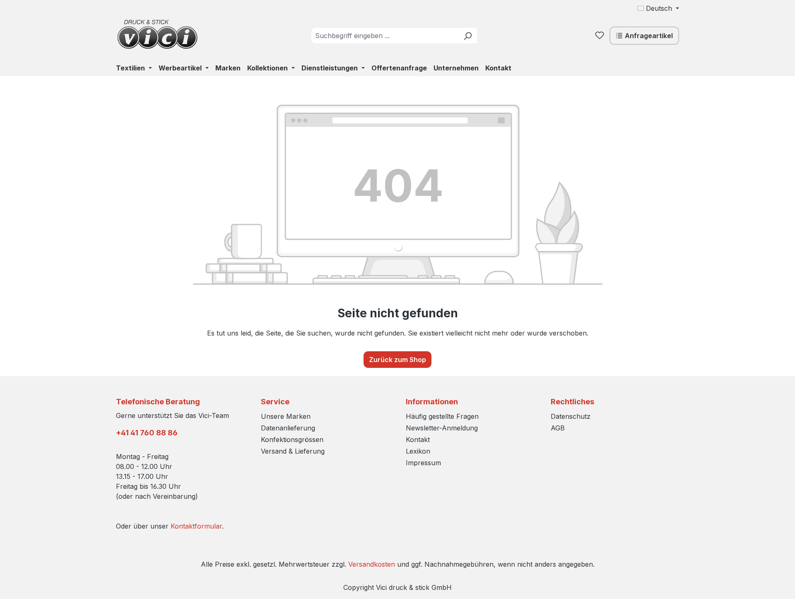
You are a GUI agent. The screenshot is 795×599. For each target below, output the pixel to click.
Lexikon (418, 451)
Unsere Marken (286, 416)
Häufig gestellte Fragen (442, 416)
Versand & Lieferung (293, 451)
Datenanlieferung (288, 428)
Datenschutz (570, 416)
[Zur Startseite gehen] (157, 34)
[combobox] (384, 35)
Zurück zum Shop (397, 359)
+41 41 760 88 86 (147, 432)
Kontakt (418, 439)
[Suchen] (467, 35)
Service (275, 401)
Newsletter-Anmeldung (442, 428)
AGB (558, 428)
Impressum (423, 463)
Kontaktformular (196, 526)
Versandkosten (371, 564)
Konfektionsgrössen (292, 439)
